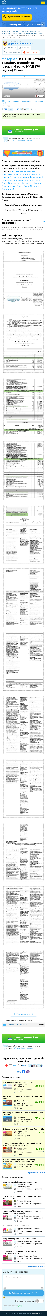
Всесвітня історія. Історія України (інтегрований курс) (23, 33)
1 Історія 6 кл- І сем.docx (17, 1025)
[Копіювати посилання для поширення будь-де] (19, 1071)
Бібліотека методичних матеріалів (26, 31)
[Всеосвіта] (4, 2)
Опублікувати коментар (23, 1293)
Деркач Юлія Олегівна (20, 43)
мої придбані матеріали (23, 140)
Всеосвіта (6, 31)
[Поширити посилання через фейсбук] (23, 1071)
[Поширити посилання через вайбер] (28, 1071)
